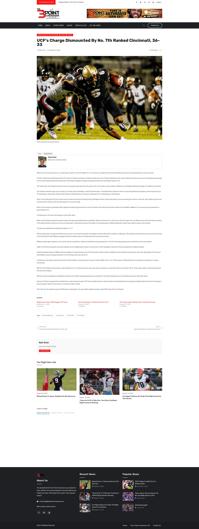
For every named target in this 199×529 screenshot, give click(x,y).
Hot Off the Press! (52, 35)
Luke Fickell (70, 315)
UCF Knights (80, 315)
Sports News (58, 25)
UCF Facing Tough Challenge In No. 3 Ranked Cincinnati (137, 302)
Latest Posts (48, 154)
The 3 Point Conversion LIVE (140, 525)
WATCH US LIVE (80, 25)
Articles (41, 35)
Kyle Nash (42, 50)
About (47, 25)
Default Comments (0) (43, 413)
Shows (69, 25)
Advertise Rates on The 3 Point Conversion (71, 2)
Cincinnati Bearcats (47, 315)
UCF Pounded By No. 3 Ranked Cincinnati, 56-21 (93, 302)
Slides (70, 35)
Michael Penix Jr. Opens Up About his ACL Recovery (56, 396)
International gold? (141, 505)
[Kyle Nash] (42, 162)
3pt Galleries (95, 25)
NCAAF (63, 35)
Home (40, 25)
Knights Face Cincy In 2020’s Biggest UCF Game (52, 302)
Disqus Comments (69, 413)
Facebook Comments (57, 413)
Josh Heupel (60, 315)
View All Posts (44, 351)
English (159, 2)
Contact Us (155, 25)
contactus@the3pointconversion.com (51, 501)
